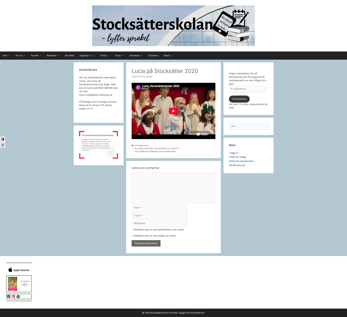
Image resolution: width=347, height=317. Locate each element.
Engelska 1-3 (86, 55)
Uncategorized (141, 145)
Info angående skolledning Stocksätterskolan (155, 151)
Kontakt (34, 55)
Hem (5, 55)
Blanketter (52, 55)
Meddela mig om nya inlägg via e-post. (155, 235)
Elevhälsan (134, 55)
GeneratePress (197, 312)
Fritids (103, 55)
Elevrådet (69, 55)
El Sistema (153, 55)
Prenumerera (239, 99)
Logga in (233, 153)
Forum (118, 55)
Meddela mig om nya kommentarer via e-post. (159, 229)
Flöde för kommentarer (241, 161)
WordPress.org (237, 165)
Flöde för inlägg (237, 157)
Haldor (167, 55)
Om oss (19, 55)
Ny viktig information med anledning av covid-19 (157, 148)
